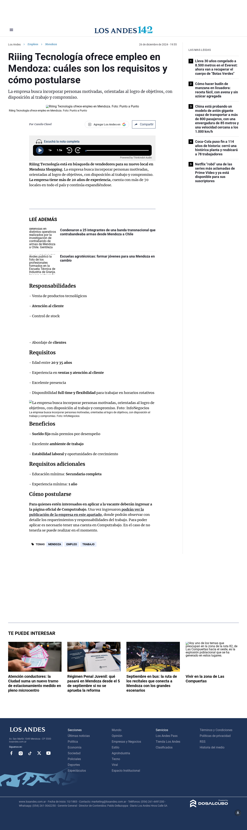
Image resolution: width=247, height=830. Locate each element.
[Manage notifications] (238, 813)
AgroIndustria (121, 753)
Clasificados (164, 747)
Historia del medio (212, 747)
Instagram (20, 753)
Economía (74, 747)
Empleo (71, 544)
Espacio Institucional (126, 770)
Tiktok (30, 753)
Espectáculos (77, 770)
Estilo (115, 747)
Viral (115, 765)
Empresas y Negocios (126, 741)
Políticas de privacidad (215, 736)
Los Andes (14, 44)
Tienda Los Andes (168, 741)
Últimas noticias (79, 736)
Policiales (74, 759)
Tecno (116, 759)
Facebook (11, 753)
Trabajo (88, 544)
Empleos (33, 44)
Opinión (117, 736)
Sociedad (74, 753)
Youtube (48, 753)
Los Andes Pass (167, 736)
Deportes (74, 765)
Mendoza (54, 544)
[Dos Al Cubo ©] (209, 806)
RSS (203, 741)
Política (73, 741)
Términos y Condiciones (216, 730)
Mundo (116, 730)
